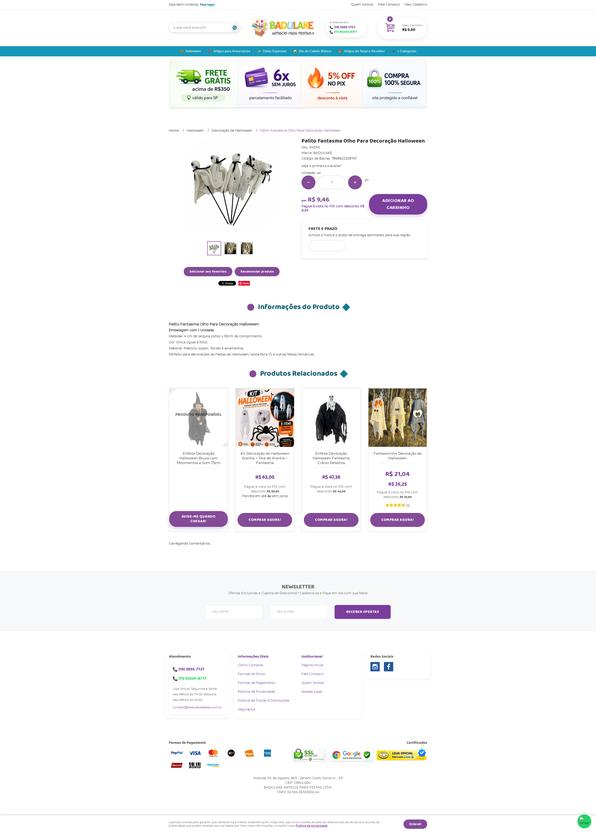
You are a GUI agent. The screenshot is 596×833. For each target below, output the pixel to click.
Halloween (193, 51)
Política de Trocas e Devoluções (263, 700)
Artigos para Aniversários (231, 51)
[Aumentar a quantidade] (355, 182)
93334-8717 (345, 32)
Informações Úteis (253, 656)
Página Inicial (312, 665)
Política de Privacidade (256, 691)
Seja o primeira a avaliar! (321, 166)
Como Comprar (250, 665)
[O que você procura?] (235, 28)
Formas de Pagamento (256, 683)
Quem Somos (362, 4)
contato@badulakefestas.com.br (197, 707)
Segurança (246, 709)
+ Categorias (406, 51)
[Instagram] (375, 666)
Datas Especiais (274, 51)
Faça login (207, 4)
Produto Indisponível (198, 417)
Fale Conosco (389, 4)
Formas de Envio (251, 674)
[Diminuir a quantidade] (308, 182)
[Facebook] (388, 666)
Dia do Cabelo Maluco (315, 51)
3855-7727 (344, 27)
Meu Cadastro (416, 4)
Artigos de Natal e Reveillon (364, 51)
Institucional (311, 656)
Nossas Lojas (311, 691)
